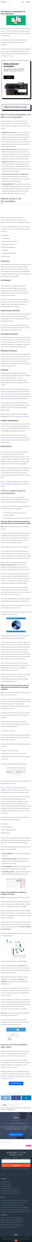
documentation (16, 1051)
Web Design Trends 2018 (6, 1186)
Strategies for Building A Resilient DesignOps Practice (12, 1220)
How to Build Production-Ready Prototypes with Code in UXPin (14, 1202)
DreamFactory (18, 652)
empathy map (25, 642)
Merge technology (6, 470)
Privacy (19, 1240)
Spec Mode (18, 403)
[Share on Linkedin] (26, 1097)
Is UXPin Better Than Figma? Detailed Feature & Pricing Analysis (14, 1207)
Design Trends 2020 (5, 1181)
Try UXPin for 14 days (7, 56)
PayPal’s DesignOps (6, 484)
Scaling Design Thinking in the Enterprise (9, 1190)
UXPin (14, 849)
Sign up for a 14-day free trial (17, 416)
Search (22, 2)
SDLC (7, 553)
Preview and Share (11, 396)
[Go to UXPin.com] (16, 1234)
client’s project (8, 936)
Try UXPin (9, 77)
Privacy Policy (27, 1168)
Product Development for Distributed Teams (10, 1193)
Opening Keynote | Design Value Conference (10, 1227)
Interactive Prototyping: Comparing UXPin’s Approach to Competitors (15, 1211)
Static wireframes (6, 787)
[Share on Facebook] (16, 1097)
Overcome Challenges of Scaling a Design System (11, 1222)
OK (16, 1240)
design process (25, 179)
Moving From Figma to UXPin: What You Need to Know (12, 1205)
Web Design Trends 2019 (6, 1184)
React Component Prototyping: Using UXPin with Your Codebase (14, 1200)
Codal (25, 499)
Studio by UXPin (3, 2)
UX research (18, 636)
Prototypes (4, 373)
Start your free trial (16, 1134)
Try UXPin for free (16, 1083)
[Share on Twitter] (5, 1097)
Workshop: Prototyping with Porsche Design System (12, 1218)
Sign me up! (16, 1165)
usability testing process (8, 437)
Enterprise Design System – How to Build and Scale (11, 1224)
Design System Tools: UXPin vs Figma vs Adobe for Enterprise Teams (15, 1209)
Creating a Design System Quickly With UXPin (10, 1188)
